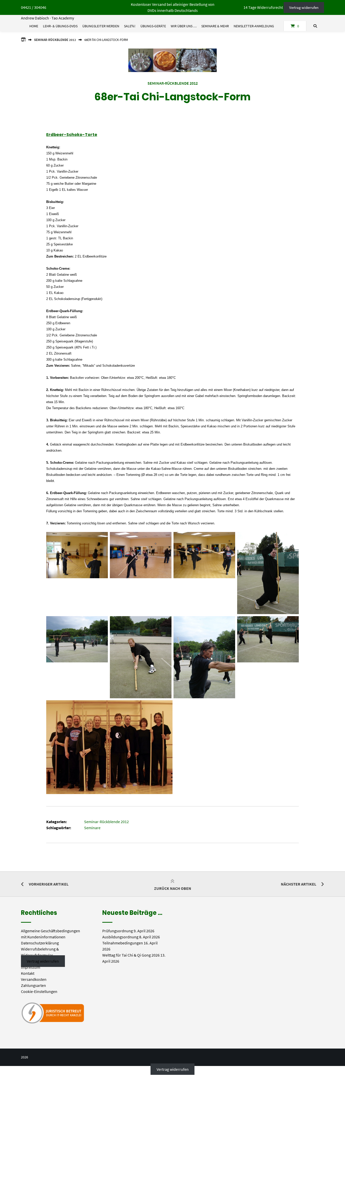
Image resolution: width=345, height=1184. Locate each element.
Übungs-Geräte (153, 26)
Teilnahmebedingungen (122, 942)
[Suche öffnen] (315, 26)
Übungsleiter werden (100, 26)
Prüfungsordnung (117, 930)
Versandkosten (33, 979)
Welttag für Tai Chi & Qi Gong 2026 (131, 955)
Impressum (30, 967)
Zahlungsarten (33, 985)
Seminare (92, 827)
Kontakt (27, 973)
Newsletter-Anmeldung (254, 26)
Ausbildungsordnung (120, 936)
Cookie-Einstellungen (39, 991)
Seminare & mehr (215, 26)
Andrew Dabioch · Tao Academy (47, 17)
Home (33, 26)
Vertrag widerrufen (303, 7)
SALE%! (129, 26)
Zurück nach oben (172, 888)
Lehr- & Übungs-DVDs (60, 26)
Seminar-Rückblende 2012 (55, 40)
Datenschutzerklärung (40, 942)
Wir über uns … (183, 26)
